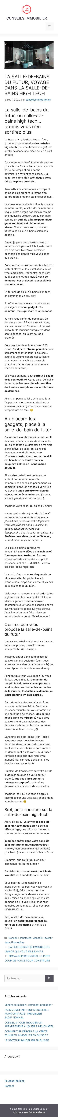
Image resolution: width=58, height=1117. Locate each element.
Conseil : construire (19, 937)
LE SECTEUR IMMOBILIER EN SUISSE (26, 1040)
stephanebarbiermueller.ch (20, 1065)
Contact (9, 1085)
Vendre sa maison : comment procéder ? (28, 1004)
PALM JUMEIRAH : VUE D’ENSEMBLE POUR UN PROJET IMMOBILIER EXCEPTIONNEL (26, 1013)
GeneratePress (37, 1112)
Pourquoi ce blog (14, 1080)
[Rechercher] (49, 978)
